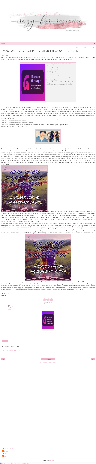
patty (5, 456)
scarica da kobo (48, 333)
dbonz (6, 453)
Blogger (51, 460)
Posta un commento (11, 351)
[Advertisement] (48, 393)
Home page (48, 359)
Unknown (7, 451)
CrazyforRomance (9, 448)
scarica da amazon (48, 331)
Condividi (5, 341)
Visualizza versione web (48, 363)
